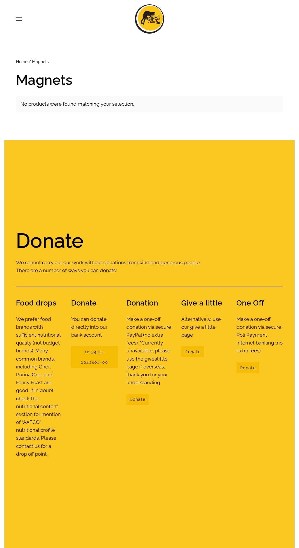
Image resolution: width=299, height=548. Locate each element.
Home (21, 61)
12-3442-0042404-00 (94, 357)
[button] (19, 19)
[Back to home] (149, 19)
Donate (138, 399)
